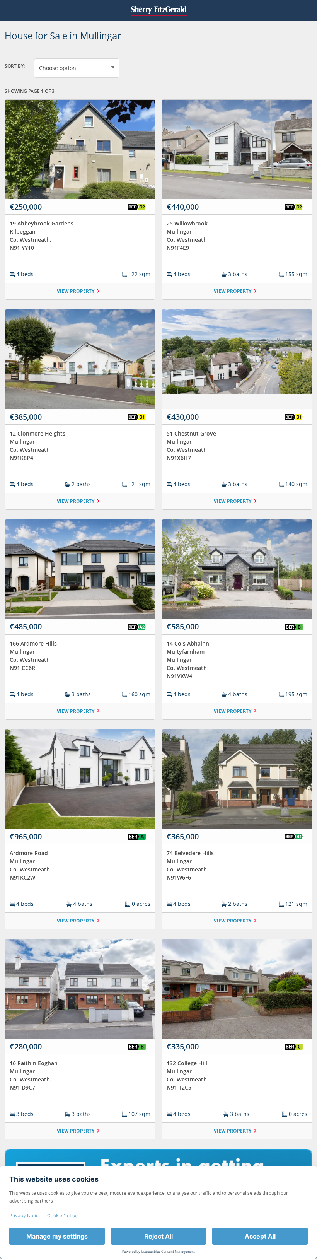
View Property (75, 291)
